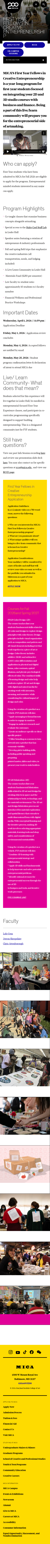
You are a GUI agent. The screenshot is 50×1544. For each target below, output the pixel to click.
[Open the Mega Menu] (36, 4)
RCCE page (8, 472)
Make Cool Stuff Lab (36, 227)
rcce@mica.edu (24, 467)
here (43, 453)
